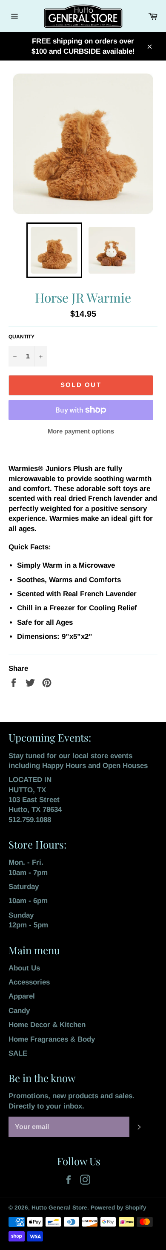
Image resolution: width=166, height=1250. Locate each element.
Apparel (22, 996)
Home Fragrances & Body (52, 1039)
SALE (18, 1053)
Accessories (29, 982)
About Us (24, 968)
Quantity (21, 337)
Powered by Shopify (118, 1207)
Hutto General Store (59, 1207)
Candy (19, 1011)
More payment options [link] (81, 431)
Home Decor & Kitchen (47, 1025)
